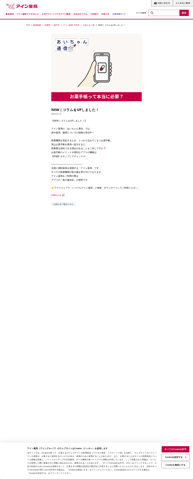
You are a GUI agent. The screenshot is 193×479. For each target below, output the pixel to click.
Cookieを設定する (174, 457)
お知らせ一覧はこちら (63, 204)
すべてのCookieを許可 (175, 449)
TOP (28, 25)
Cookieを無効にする (175, 465)
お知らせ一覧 (89, 25)
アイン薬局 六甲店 (71, 25)
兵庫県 (47, 25)
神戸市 (57, 25)
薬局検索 (37, 25)
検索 (184, 13)
